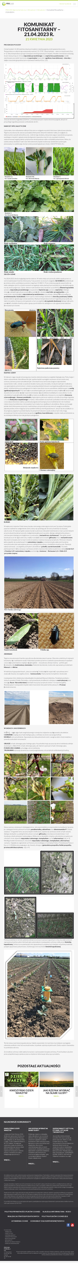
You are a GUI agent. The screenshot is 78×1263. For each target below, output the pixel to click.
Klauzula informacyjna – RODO (57, 1212)
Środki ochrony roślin (12, 1242)
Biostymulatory (10, 1238)
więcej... (21, 1096)
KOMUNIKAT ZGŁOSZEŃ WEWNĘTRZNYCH (47, 1221)
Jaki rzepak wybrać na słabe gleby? (38, 1129)
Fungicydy (7, 1230)
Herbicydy (8, 1231)
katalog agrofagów (12, 1243)
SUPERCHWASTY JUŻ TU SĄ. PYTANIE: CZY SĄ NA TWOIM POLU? (63, 1130)
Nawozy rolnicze (11, 1236)
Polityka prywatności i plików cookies (22, 1212)
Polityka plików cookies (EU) (55, 1216)
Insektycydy (9, 1233)
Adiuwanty (8, 1240)
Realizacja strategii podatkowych (23, 1216)
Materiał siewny (10, 1235)
